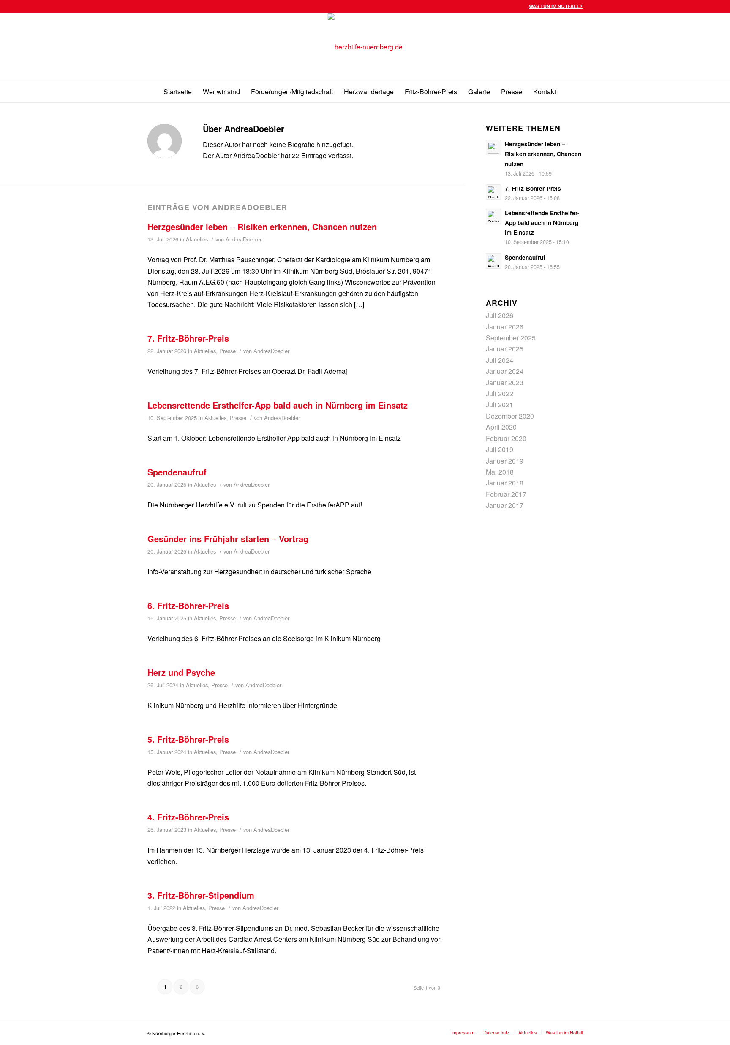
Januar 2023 (504, 382)
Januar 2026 (504, 327)
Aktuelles (197, 239)
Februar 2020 (506, 438)
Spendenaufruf (177, 472)
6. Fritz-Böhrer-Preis (188, 605)
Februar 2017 (506, 494)
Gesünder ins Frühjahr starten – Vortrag (227, 538)
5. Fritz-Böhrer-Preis (188, 739)
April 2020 (501, 427)
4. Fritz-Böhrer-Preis (188, 817)
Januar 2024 (504, 371)
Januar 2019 (504, 461)
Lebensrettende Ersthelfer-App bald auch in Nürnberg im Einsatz (277, 405)
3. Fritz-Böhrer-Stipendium (200, 895)
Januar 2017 (504, 505)
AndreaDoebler (243, 239)
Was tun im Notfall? (556, 6)
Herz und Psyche (181, 672)
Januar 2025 (504, 349)
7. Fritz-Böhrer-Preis (188, 338)
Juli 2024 (499, 360)
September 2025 (511, 338)
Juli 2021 (499, 404)
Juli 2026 (499, 315)
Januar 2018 (504, 483)
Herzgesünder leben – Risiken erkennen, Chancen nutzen (262, 226)
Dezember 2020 (510, 416)
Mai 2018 (500, 472)
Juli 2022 (499, 393)
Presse (227, 351)
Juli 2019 (499, 449)
